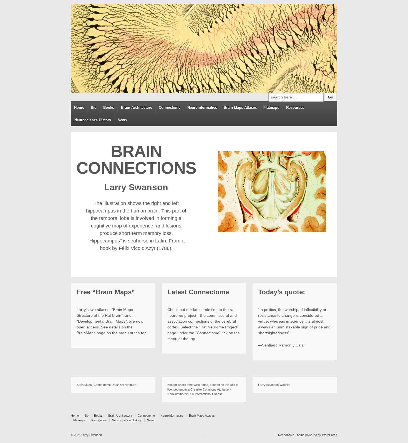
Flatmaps (271, 107)
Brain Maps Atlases (240, 107)
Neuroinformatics (202, 107)
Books (108, 107)
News (122, 120)
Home (79, 107)
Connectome (169, 107)
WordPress (329, 435)
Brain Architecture (136, 107)
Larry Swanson (91, 435)
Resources (295, 107)
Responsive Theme (291, 435)
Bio (94, 107)
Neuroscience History (92, 120)
